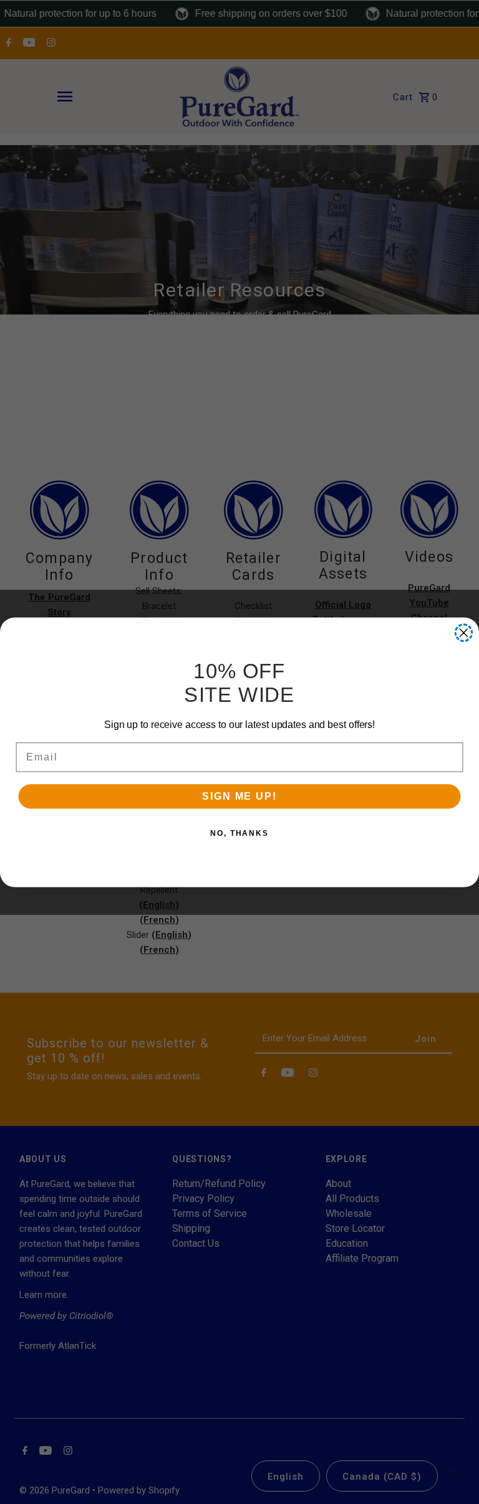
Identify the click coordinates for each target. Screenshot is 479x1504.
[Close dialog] (464, 632)
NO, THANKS (239, 833)
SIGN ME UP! (239, 796)
